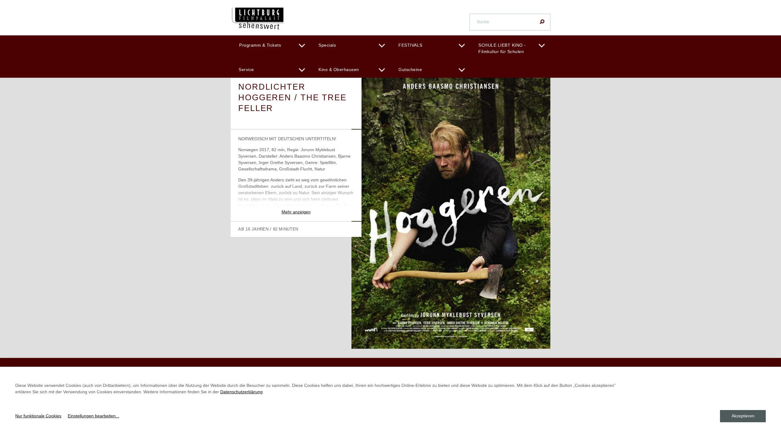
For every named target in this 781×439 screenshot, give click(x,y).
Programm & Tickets (260, 45)
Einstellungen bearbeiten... (93, 415)
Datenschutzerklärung (241, 391)
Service (246, 69)
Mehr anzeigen (296, 211)
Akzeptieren (743, 415)
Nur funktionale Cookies (38, 415)
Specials (327, 45)
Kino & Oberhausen (339, 69)
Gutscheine (410, 69)
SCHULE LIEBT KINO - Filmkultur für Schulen (502, 48)
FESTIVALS (410, 45)
